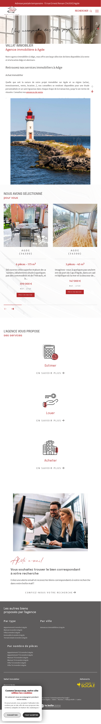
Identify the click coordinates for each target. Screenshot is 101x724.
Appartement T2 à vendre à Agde (20, 652)
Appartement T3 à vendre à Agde (20, 655)
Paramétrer (12, 715)
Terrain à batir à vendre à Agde (15, 638)
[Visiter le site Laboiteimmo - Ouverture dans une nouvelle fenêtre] (50, 704)
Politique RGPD (69, 699)
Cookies (78, 699)
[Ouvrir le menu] (97, 11)
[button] (12, 309)
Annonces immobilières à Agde (52, 627)
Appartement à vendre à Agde (15, 627)
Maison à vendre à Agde (13, 630)
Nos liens (61, 699)
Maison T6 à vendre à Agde (17, 660)
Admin (54, 699)
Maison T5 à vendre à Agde (17, 658)
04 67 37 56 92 (9, 685)
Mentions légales (45, 699)
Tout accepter (31, 715)
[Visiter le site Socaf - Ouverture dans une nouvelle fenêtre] (86, 685)
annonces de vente (34, 92)
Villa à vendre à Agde (12, 633)
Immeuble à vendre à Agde (14, 635)
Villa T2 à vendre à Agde (16, 663)
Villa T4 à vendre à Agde (16, 665)
